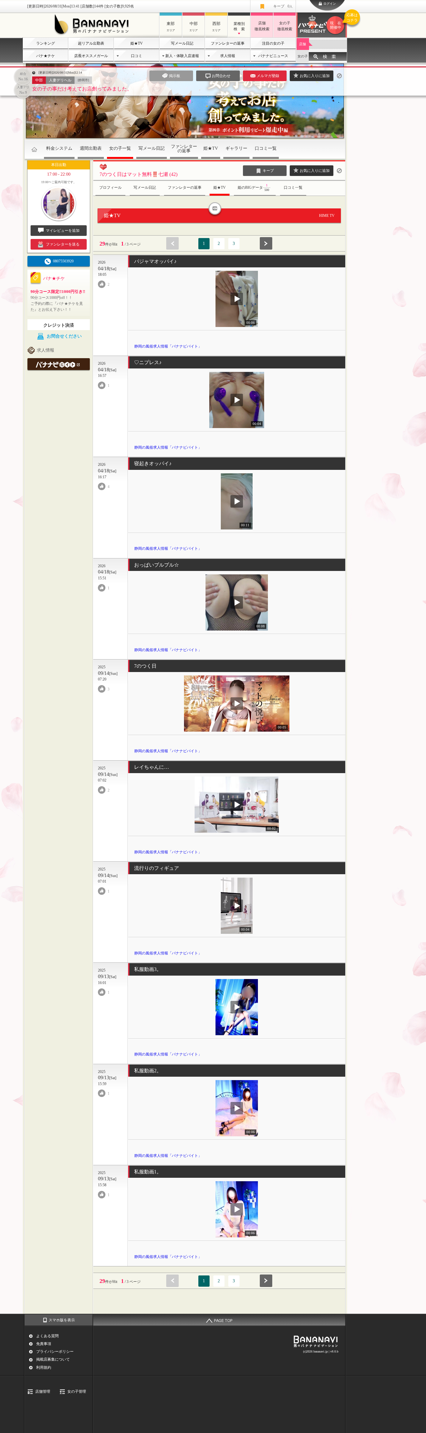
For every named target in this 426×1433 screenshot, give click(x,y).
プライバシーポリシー (55, 1351)
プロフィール (110, 187)
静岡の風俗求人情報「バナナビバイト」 (168, 346)
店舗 (302, 44)
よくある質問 (47, 1336)
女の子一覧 (120, 148)
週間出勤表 (91, 148)
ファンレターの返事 (227, 43)
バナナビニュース (273, 56)
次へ (266, 243)
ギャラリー (236, 148)
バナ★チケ (45, 56)
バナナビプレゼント (338, 21)
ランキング (45, 43)
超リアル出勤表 (91, 43)
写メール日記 (182, 43)
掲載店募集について (53, 1359)
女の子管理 (76, 1391)
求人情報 (227, 56)
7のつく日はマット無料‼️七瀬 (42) (138, 174)
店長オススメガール (91, 56)
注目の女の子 (273, 43)
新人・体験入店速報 (182, 56)
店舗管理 (42, 1391)
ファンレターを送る (63, 244)
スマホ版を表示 (62, 1320)
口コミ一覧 (266, 148)
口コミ (136, 56)
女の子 (303, 56)
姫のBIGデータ (253, 187)
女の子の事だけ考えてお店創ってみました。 (82, 88)
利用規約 (43, 1367)
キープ (283, 6)
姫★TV (136, 43)
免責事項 (43, 1344)
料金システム (59, 148)
